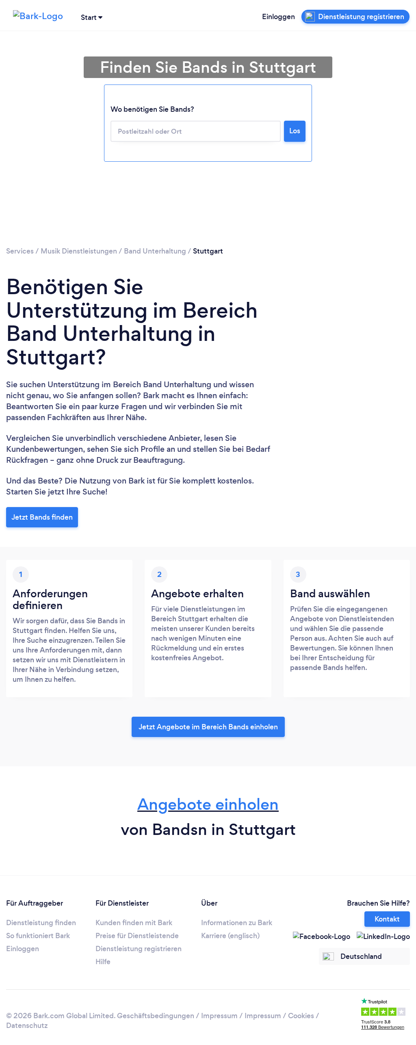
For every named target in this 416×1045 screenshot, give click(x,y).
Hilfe (102, 962)
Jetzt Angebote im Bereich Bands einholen (208, 727)
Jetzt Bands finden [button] (42, 517)
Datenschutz (27, 1025)
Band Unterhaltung (155, 251)
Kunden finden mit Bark (133, 923)
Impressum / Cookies (279, 1016)
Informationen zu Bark (236, 923)
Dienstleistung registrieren (138, 949)
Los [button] (294, 131)
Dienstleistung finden (41, 923)
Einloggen (278, 17)
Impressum (219, 1016)
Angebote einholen (208, 804)
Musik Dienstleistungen (79, 251)
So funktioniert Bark (38, 936)
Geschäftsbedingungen (155, 1016)
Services (20, 251)
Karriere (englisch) (230, 936)
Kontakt (387, 919)
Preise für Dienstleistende (137, 936)
